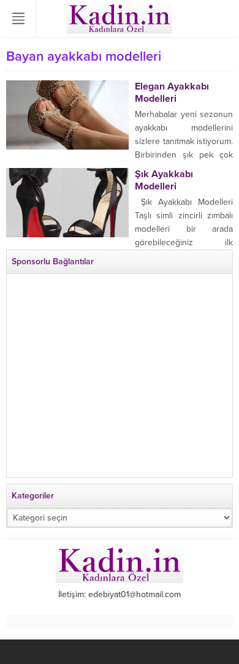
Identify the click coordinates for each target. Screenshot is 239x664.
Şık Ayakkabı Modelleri (164, 180)
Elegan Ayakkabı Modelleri (172, 92)
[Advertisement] (119, 381)
